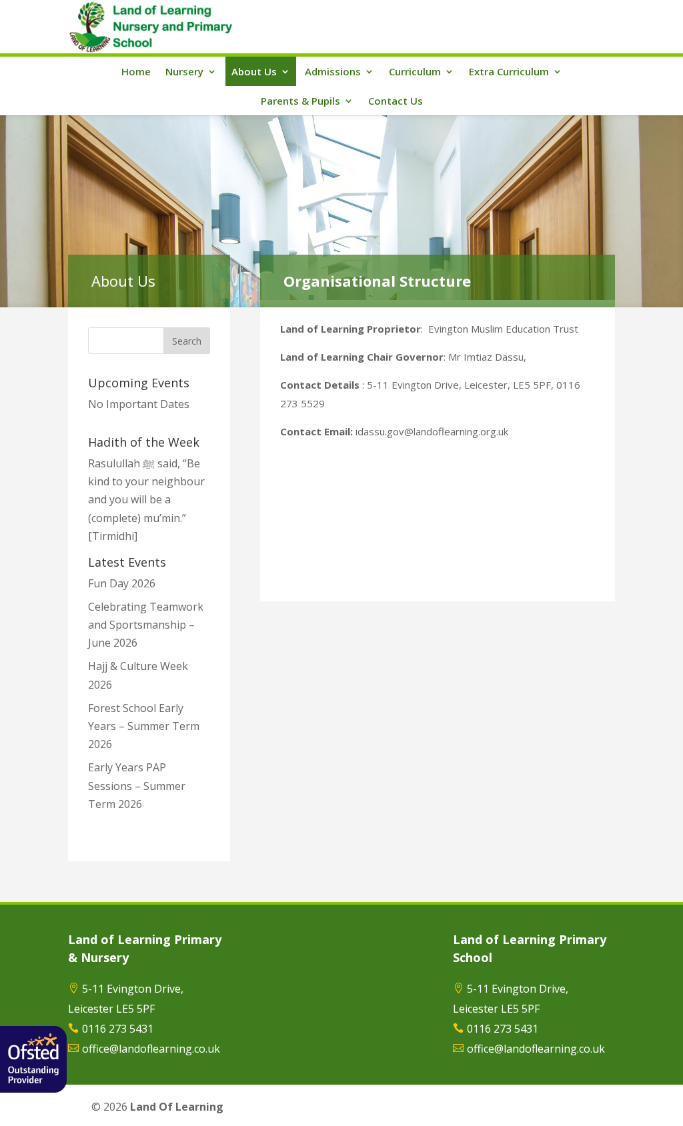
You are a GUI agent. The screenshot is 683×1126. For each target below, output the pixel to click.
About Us (254, 71)
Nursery (184, 71)
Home (136, 71)
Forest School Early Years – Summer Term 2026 (143, 726)
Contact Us (395, 100)
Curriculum (415, 71)
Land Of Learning (176, 1106)
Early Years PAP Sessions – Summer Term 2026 (136, 785)
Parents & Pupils (300, 100)
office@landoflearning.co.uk (151, 1048)
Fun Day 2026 (121, 583)
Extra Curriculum (509, 71)
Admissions (333, 71)
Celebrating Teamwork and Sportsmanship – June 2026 (145, 624)
